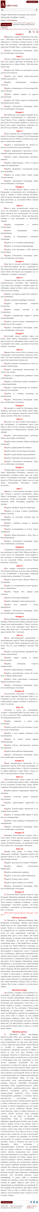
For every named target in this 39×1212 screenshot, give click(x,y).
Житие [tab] (31, 25)
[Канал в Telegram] (31, 1202)
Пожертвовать (6, 1202)
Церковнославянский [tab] (20, 25)
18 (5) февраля (12, 20)
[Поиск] (33, 32)
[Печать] (30, 32)
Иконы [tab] (4, 28)
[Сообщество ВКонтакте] (34, 1202)
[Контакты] (37, 1202)
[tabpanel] (19, 613)
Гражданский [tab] (6, 25)
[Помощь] (37, 32)
